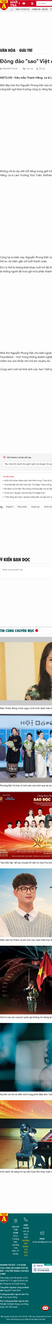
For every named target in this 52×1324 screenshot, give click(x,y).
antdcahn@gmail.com (42, 1242)
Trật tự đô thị (22, 9)
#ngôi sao (35, 507)
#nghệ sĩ (9, 507)
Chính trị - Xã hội (40, 9)
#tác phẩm (22, 507)
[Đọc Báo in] (33, 3)
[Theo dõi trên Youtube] (23, 3)
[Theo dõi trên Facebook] (20, 3)
